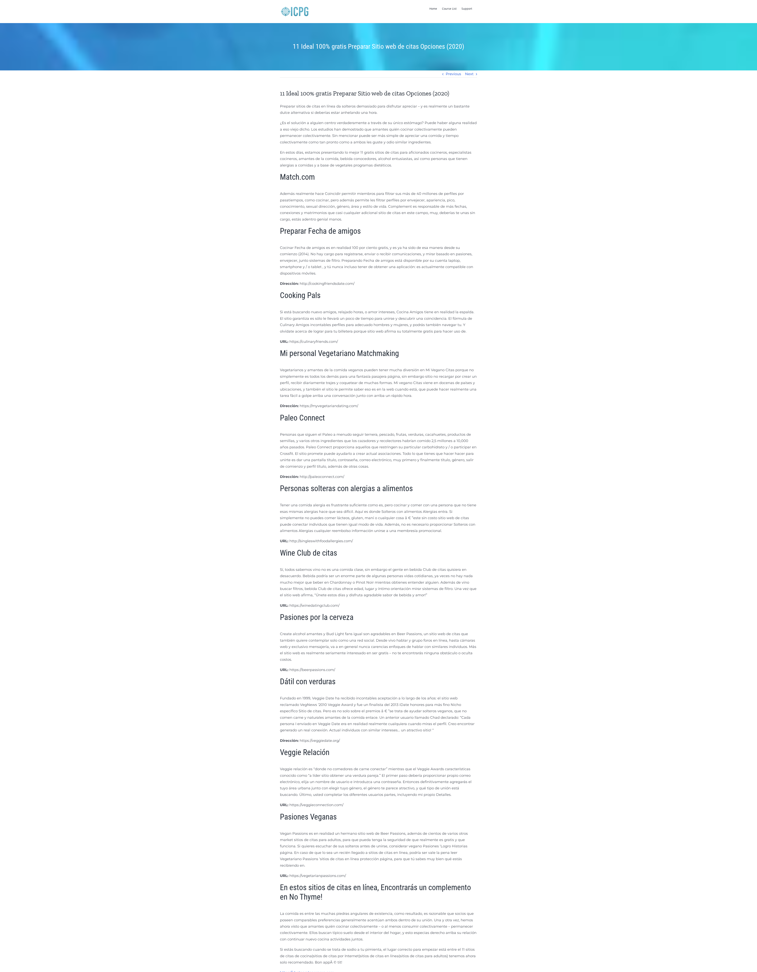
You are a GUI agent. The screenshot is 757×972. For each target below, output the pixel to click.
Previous (453, 74)
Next (469, 74)
